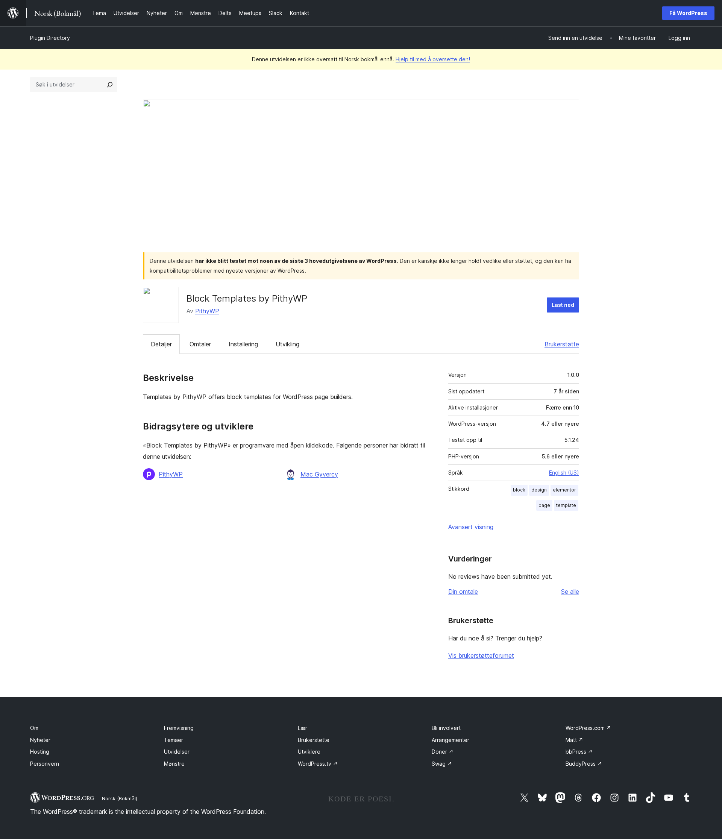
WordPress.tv (318, 763)
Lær (302, 728)
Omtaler (200, 344)
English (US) (564, 472)
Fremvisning (179, 728)
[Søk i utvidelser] (109, 84)
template (566, 505)
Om (34, 728)
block (519, 490)
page (544, 505)
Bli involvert (446, 728)
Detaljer (161, 344)
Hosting (39, 751)
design (539, 490)
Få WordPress (688, 13)
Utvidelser (177, 751)
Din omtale (463, 591)
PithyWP (207, 311)
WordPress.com (588, 728)
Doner (443, 751)
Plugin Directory (50, 38)
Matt (574, 740)
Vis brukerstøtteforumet (481, 655)
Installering (243, 344)
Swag (442, 763)
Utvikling (287, 344)
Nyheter (40, 740)
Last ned (563, 305)
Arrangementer (450, 740)
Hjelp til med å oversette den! (433, 59)
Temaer (173, 740)
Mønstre (174, 763)
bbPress (579, 751)
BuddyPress (584, 763)
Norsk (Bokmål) (119, 798)
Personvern (44, 763)
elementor (564, 490)
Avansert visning (470, 527)
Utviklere (309, 751)
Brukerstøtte (562, 344)
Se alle (570, 591)
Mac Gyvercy (319, 474)
